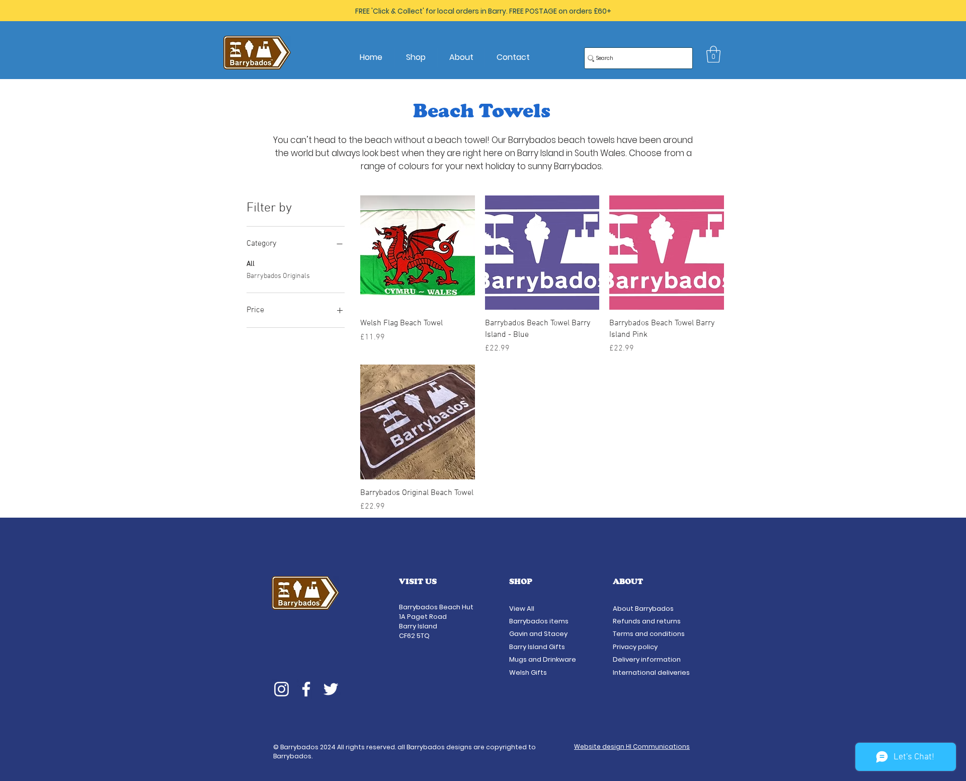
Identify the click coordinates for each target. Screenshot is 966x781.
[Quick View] (417, 252)
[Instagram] (281, 689)
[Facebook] (306, 689)
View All (522, 608)
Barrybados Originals (278, 276)
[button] (713, 54)
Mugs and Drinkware (542, 659)
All (251, 264)
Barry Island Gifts (537, 647)
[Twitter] (331, 689)
